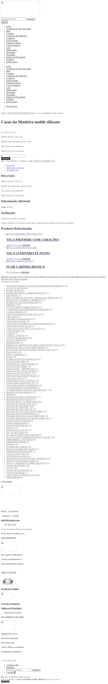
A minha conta (12, 665)
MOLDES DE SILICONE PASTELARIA (24, 411)
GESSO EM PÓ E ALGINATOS (20, 380)
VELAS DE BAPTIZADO (18, 470)
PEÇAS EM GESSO (15, 432)
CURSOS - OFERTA (15, 336)
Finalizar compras (13, 43)
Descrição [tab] (10, 165)
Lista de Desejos (13, 45)
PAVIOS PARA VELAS (16, 430)
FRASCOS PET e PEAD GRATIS (21, 371)
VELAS (9, 468)
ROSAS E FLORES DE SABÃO (20, 449)
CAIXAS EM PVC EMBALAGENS (22, 307)
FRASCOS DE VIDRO (16, 366)
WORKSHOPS (13, 477)
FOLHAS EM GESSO (16, 362)
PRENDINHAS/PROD (16, 442)
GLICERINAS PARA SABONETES (22, 385)
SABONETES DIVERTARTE (19, 451)
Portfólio (10, 59)
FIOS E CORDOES (14, 354)
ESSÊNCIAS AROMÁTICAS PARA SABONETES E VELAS (33, 345)
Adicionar (5, 158)
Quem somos (11, 62)
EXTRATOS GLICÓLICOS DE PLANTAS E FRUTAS (30, 350)
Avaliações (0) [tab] (12, 170)
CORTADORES (13, 331)
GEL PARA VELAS (15, 378)
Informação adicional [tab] (15, 168)
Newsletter (10, 52)
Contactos (10, 38)
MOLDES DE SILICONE (17, 406)
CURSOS (10, 333)
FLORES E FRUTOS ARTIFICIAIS (22, 359)
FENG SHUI (12, 352)
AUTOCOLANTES (15, 288)
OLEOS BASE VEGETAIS (18, 421)
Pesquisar (10, 667)
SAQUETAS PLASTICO (17, 456)
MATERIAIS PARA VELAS (18, 399)
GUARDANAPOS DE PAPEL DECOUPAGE (26, 390)
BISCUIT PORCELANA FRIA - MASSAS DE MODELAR (32, 298)
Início (8, 26)
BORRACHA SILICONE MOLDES (22, 302)
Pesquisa (30, 19)
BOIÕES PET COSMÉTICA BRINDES (23, 300)
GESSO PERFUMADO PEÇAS (20, 383)
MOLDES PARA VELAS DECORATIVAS (25, 416)
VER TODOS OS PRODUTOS (21, 113)
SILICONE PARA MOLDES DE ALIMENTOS (27, 458)
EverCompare (12, 41)
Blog (8, 31)
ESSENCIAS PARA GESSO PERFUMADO (25, 347)
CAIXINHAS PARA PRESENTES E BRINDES (27, 310)
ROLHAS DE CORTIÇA (17, 447)
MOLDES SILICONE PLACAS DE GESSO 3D (27, 418)
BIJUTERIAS (12, 295)
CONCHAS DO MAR (16, 321)
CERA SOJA (12, 317)
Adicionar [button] (26, 245)
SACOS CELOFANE (15, 454)
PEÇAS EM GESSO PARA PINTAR (22, 435)
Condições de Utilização (16, 36)
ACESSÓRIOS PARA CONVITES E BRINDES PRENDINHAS (34, 286)
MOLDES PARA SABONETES (20, 414)
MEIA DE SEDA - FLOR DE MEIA (22, 402)
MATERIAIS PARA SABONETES (21, 397)
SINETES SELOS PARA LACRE (21, 461)
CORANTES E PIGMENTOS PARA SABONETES (28, 324)
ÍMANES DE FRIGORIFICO (19, 392)
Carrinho (10, 33)
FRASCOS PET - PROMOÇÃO (20, 369)
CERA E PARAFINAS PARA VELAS (23, 314)
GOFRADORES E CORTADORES (21, 388)
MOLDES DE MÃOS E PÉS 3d (20, 404)
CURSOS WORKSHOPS (17, 338)
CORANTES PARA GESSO (18, 326)
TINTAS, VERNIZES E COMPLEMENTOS (25, 463)
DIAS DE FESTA (14, 340)
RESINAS (10, 444)
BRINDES (11, 305)
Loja (8, 48)
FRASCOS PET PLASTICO (18, 373)
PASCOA (10, 428)
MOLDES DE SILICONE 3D (19, 409)
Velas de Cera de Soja (15, 473)
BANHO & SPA (13, 291)
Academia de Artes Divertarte (18, 29)
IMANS (9, 395)
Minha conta (11, 50)
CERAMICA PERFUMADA (18, 319)
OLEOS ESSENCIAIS (16, 423)
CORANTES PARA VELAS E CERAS (23, 328)
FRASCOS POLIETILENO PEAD (21, 376)
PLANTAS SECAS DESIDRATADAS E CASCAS (28, 437)
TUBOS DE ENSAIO (15, 466)
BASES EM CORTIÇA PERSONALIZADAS (26, 293)
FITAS (9, 357)
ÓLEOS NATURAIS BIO (17, 425)
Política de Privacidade (15, 57)
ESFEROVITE (12, 343)
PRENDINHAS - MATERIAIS (19, 440)
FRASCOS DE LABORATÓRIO (20, 364)
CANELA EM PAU (14, 312)
